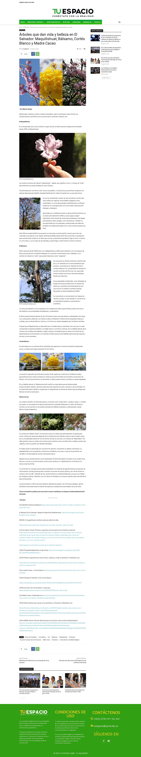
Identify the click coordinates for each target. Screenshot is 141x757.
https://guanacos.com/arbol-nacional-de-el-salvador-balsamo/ (40, 545)
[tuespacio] (20, 49)
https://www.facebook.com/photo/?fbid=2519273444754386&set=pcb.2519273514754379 (50, 583)
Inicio (20, 27)
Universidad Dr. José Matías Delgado (69, 639)
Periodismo (55, 639)
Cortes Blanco (42, 637)
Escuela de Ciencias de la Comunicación (30, 639)
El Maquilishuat (63, 637)
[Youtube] (109, 741)
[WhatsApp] (37, 54)
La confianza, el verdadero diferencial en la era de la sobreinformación (109, 70)
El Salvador (72, 637)
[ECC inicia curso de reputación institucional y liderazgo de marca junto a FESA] (52, 680)
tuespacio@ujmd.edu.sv (106, 726)
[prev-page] (20, 698)
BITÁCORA (26, 27)
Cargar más (105, 78)
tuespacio (26, 49)
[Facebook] (33, 54)
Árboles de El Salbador (31, 637)
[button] (119, 22)
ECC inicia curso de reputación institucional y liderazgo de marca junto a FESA (51, 691)
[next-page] (23, 698)
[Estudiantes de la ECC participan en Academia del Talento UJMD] (75, 680)
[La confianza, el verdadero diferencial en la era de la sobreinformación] (95, 70)
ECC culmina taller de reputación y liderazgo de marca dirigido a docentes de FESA (28, 691)
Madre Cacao (46, 639)
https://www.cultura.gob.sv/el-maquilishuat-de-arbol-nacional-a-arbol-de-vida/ (46, 525)
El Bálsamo (54, 637)
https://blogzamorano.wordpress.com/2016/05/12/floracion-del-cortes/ (43, 590)
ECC (49, 637)
